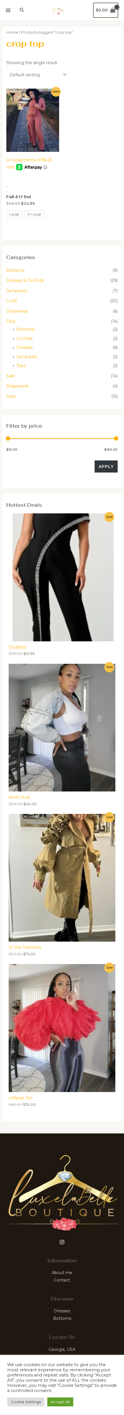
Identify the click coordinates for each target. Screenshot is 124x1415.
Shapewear (17, 386)
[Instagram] (62, 1242)
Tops (21, 365)
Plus (10, 321)
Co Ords (24, 338)
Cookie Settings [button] (26, 1401)
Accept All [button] (60, 1401)
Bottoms (15, 270)
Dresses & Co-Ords (25, 280)
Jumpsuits (16, 290)
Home (12, 32)
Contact (62, 1280)
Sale (10, 375)
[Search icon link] (22, 10)
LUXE (12, 300)
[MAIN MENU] (8, 10)
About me (62, 1272)
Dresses (24, 347)
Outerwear (17, 311)
